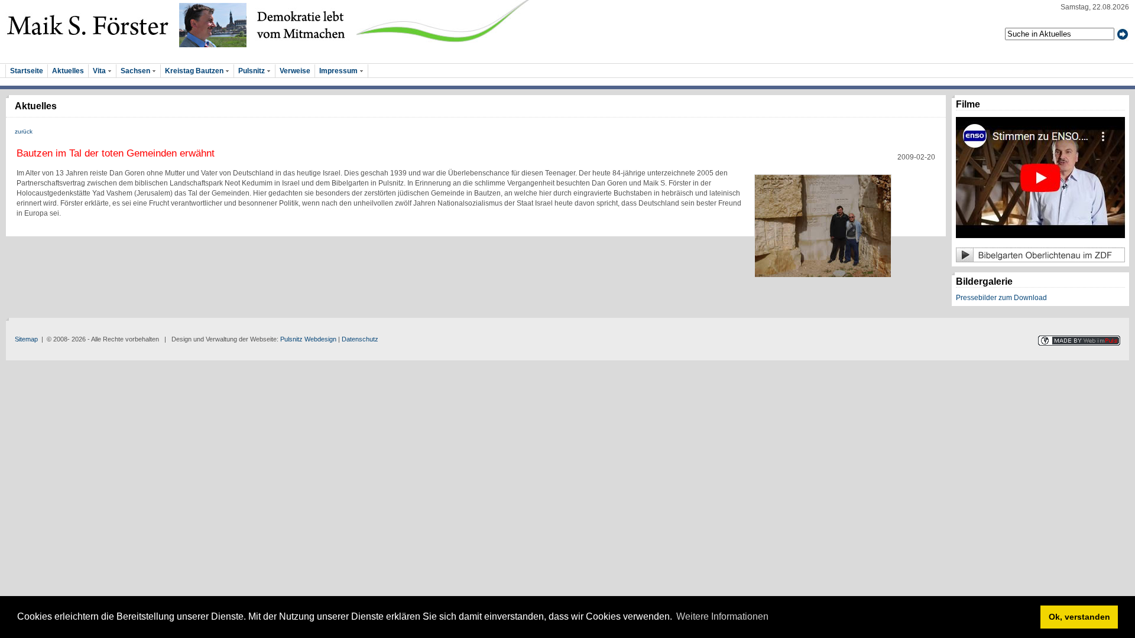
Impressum (339, 71)
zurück (24, 131)
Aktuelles (68, 71)
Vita (100, 71)
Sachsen (136, 71)
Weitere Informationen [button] (722, 616)
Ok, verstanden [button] (1079, 616)
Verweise (295, 71)
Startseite (26, 71)
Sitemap (26, 339)
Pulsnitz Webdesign (308, 339)
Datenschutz (360, 339)
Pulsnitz (252, 71)
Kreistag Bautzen (195, 71)
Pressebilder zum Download (1001, 298)
